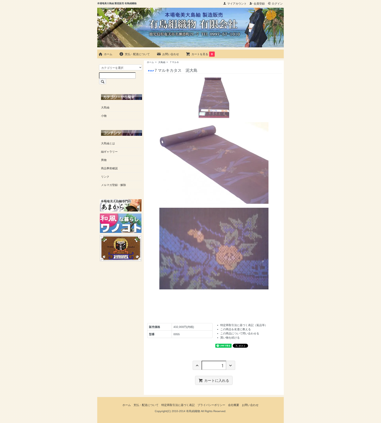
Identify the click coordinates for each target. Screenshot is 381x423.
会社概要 (233, 405)
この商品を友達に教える (235, 329)
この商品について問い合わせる (239, 333)
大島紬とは (108, 143)
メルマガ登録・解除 (113, 185)
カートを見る (202, 54)
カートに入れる (216, 380)
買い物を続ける (230, 337)
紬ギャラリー (109, 151)
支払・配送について (137, 54)
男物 (104, 160)
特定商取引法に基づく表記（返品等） (243, 325)
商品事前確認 (109, 168)
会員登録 (259, 3)
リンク (105, 176)
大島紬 (161, 62)
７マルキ (174, 62)
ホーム (108, 54)
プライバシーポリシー (211, 405)
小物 (104, 115)
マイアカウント (237, 3)
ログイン (277, 3)
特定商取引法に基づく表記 (178, 405)
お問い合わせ (170, 54)
